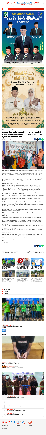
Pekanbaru (11, 409)
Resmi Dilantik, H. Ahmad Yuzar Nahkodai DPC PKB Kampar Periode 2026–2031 (8, 267)
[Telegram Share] (40, 139)
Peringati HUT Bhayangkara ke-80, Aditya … (14, 326)
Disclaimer (18, 425)
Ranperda (6, 293)
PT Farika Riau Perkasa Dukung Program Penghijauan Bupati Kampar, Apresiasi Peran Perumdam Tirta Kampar (8, 280)
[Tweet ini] (37, 139)
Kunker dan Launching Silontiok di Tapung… (15, 397)
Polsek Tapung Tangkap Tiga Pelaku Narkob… (15, 367)
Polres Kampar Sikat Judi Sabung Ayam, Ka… (10, 363)
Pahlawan (6, 291)
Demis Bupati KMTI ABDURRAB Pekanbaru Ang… (16, 410)
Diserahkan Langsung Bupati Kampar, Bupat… (16, 401)
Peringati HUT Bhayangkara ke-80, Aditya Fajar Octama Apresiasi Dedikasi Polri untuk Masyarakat (22, 267)
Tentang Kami (4, 428)
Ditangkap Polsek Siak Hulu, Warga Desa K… (10, 360)
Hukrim (6, 359)
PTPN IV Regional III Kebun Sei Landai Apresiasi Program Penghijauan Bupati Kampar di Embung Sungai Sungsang (22, 280)
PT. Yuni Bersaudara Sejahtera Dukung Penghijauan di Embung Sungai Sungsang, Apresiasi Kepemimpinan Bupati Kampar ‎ (36, 280)
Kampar (10, 325)
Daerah (7, 325)
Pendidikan (6, 285)
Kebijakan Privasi (5, 425)
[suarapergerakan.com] (23, 2)
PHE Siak (5, 287)
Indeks (30, 425)
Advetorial (9, 396)
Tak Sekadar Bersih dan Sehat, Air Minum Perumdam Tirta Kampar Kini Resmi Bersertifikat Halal (37, 267)
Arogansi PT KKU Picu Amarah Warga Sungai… (16, 406)
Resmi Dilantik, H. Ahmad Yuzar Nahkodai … (10, 323)
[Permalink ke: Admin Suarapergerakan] (3, 139)
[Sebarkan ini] (35, 139)
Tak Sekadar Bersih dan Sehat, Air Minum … (14, 330)
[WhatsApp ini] (42, 139)
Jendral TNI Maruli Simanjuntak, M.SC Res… (15, 414)
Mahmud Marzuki (7, 289)
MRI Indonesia (35, 433)
